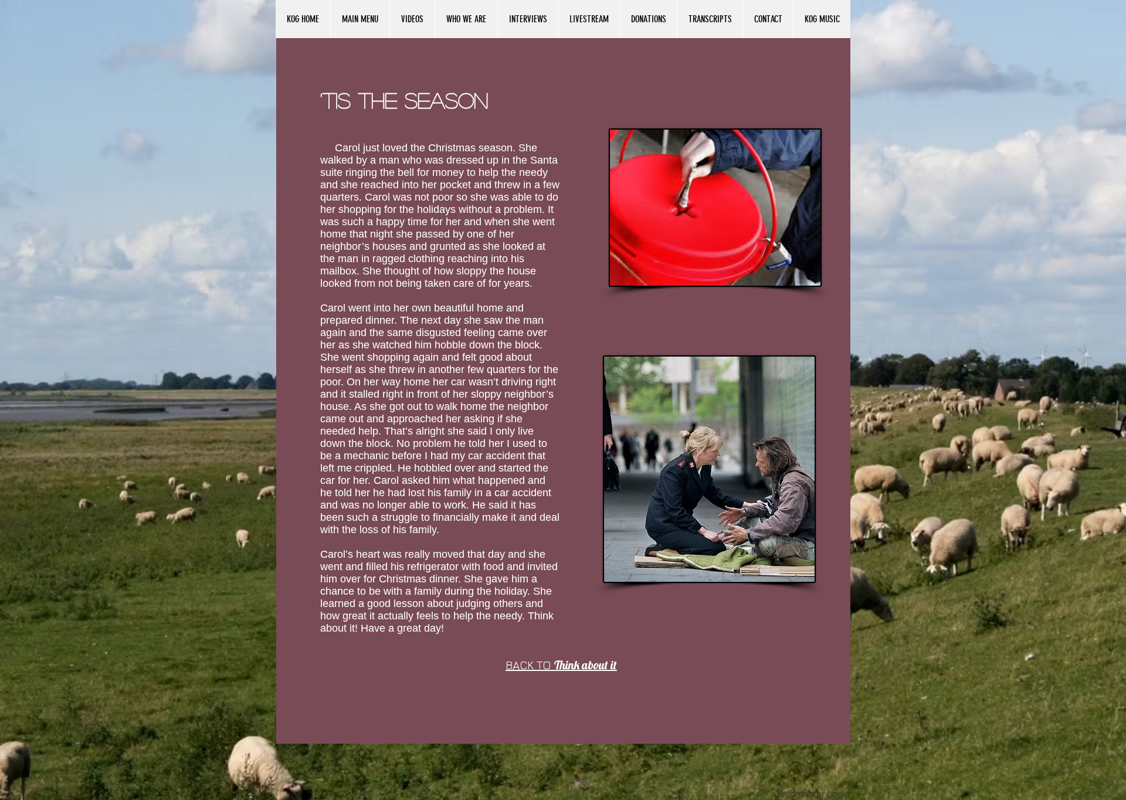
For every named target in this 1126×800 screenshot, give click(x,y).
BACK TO (561, 665)
